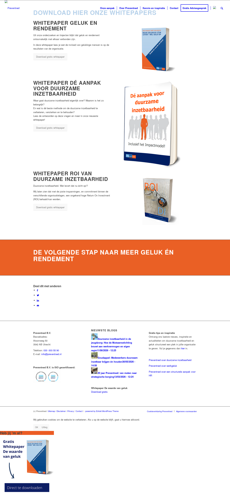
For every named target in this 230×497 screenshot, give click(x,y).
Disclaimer (61, 411)
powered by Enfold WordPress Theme (102, 411)
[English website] (214, 8)
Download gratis (99, 391)
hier (183, 348)
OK (36, 427)
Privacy (70, 411)
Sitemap (51, 411)
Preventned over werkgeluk (163, 365)
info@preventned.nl (51, 354)
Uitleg (44, 427)
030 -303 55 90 (51, 350)
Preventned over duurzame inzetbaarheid (170, 360)
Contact (79, 411)
